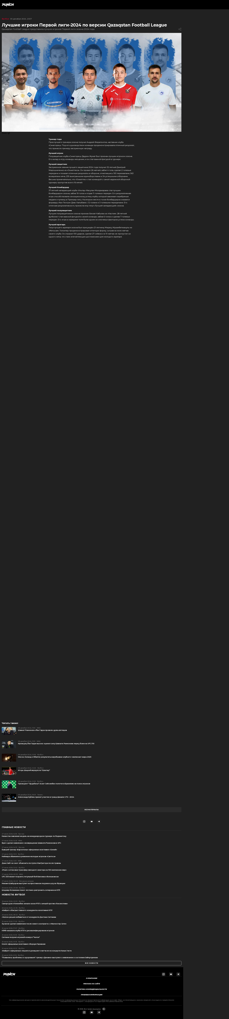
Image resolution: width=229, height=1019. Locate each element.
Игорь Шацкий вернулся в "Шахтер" (34, 770)
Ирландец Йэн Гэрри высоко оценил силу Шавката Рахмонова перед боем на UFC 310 (56, 744)
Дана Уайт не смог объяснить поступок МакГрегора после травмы (31, 863)
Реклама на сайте (91, 984)
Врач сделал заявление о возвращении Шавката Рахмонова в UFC (31, 843)
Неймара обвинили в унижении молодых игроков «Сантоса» (29, 857)
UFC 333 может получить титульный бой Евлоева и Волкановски (30, 877)
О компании (91, 978)
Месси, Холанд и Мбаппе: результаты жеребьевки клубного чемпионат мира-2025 (54, 757)
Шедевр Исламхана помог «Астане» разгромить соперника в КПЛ (31, 890)
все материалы (92, 810)
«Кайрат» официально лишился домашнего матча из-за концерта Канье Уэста (37, 951)
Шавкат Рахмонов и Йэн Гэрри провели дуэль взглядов (42, 730)
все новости (91, 963)
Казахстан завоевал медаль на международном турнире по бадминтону (34, 836)
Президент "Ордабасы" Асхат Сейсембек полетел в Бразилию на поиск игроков (54, 784)
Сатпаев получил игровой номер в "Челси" (21, 937)
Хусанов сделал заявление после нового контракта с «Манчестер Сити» (34, 924)
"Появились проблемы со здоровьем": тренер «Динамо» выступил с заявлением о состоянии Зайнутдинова (50, 958)
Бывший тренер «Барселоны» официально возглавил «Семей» (29, 850)
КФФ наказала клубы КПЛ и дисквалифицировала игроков (28, 931)
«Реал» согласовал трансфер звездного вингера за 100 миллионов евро (34, 870)
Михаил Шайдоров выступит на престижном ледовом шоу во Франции (33, 883)
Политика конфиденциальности (91, 989)
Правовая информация (91, 995)
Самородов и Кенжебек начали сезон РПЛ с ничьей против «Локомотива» (35, 904)
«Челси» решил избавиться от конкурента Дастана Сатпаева (29, 917)
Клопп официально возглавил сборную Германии (23, 944)
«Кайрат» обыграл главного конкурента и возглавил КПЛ (27, 910)
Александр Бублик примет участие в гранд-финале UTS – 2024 (46, 797)
